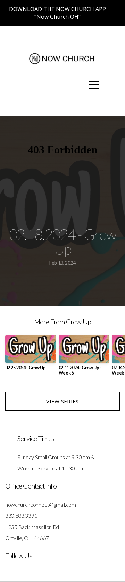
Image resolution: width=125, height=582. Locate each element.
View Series (62, 401)
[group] (30, 355)
